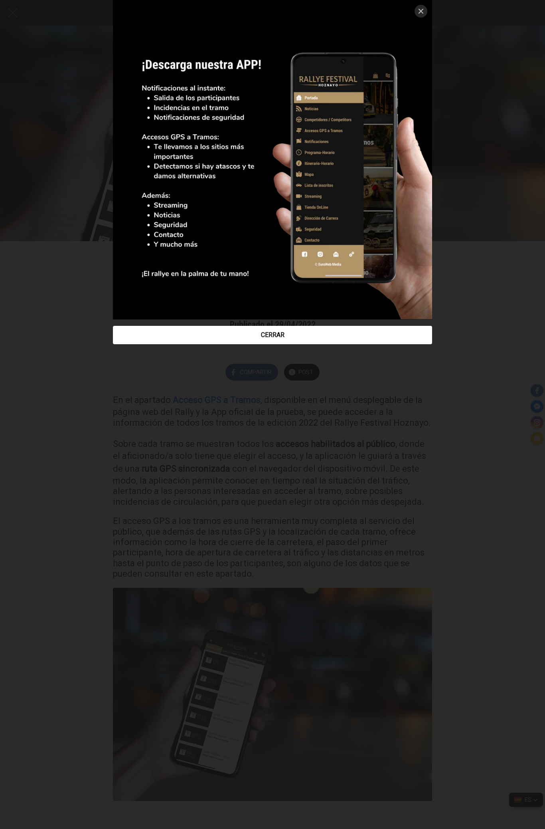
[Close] (421, 11)
